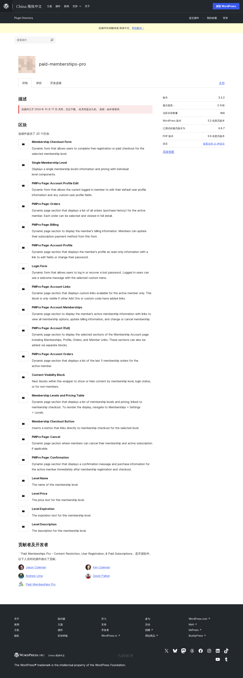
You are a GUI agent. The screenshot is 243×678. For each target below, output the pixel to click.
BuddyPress (197, 635)
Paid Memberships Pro (41, 584)
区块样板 (63, 635)
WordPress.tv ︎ (110, 635)
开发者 (105, 629)
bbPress (195, 629)
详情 (25, 83)
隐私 (16, 635)
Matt (193, 624)
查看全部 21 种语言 (214, 143)
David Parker (101, 576)
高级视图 (168, 152)
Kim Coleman (101, 567)
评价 (39, 83)
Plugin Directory (23, 17)
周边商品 (151, 635)
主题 (60, 624)
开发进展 (56, 83)
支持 (222, 83)
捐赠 (149, 629)
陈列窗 (61, 618)
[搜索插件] (52, 40)
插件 (60, 629)
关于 (16, 618)
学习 (103, 618)
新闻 (16, 624)
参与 (147, 618)
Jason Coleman (36, 567)
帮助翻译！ (138, 28)
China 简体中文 (56, 655)
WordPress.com (199, 618)
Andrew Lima (34, 576)
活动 (147, 624)
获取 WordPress (226, 6)
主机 (16, 629)
